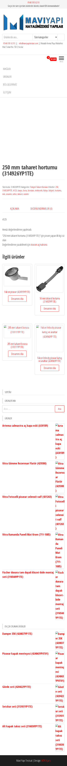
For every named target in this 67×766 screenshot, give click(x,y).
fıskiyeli (51, 190)
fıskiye (45, 190)
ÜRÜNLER (7, 76)
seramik (9, 194)
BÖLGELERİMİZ (10, 84)
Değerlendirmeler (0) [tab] (42, 208)
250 (56, 187)
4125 (15, 190)
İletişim (7, 92)
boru (25, 190)
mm (3, 194)
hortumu (58, 190)
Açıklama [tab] (14, 208)
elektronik (38, 190)
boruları (31, 190)
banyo (20, 190)
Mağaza (7, 69)
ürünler (26, 194)
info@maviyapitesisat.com (28, 43)
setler (15, 194)
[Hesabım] (42, 59)
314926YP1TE (7, 190)
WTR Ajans (46, 760)
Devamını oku (17, 299)
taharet (20, 194)
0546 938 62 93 (33, 2)
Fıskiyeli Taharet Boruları (39, 187)
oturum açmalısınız (39, 244)
